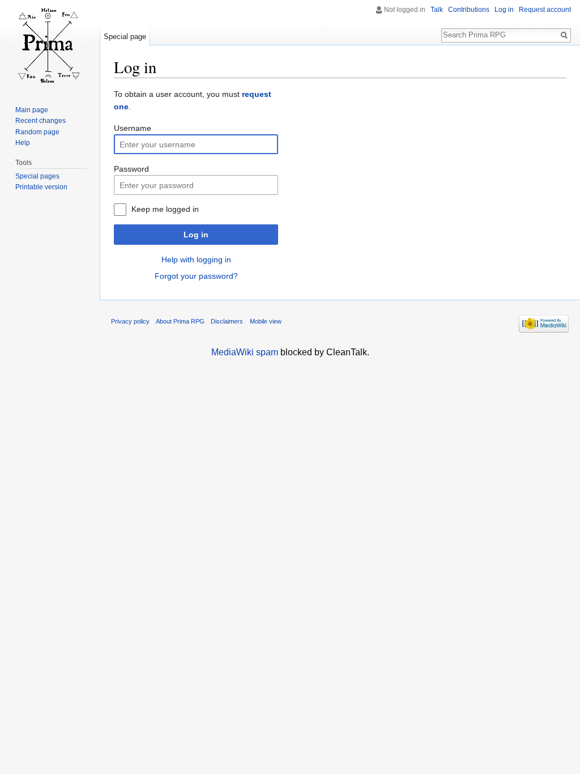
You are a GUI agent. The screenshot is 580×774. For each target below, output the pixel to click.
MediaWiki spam (244, 352)
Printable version (41, 187)
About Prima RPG (180, 321)
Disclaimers (227, 321)
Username (132, 128)
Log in (196, 234)
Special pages (37, 176)
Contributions (468, 10)
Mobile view (266, 321)
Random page (37, 132)
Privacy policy (130, 321)
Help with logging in (196, 259)
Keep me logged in (165, 209)
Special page (125, 36)
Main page (31, 110)
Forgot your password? (196, 275)
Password (131, 168)
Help (22, 143)
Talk (436, 10)
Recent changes (40, 121)
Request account (545, 10)
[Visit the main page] (50, 45)
